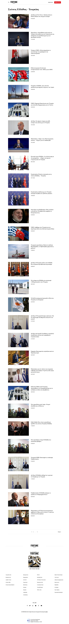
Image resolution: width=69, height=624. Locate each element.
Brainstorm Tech (40, 582)
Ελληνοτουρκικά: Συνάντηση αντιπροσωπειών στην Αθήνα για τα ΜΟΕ (41, 68)
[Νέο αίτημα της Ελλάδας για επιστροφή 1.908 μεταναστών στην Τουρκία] (18, 287)
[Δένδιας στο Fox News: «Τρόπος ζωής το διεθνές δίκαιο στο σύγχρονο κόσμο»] (18, 21)
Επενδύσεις (25, 584)
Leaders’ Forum (8, 579)
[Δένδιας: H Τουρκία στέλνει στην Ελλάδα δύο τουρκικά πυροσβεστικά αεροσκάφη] (18, 269)
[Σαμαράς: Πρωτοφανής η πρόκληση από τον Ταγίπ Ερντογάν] (18, 358)
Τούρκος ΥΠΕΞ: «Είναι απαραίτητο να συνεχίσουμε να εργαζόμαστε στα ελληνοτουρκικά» (41, 52)
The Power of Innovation (41, 579)
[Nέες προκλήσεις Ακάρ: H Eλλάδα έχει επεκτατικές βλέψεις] (18, 446)
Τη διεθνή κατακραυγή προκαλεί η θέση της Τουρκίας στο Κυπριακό (42, 299)
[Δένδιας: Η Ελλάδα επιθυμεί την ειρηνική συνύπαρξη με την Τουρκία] (18, 481)
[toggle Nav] (8, 2)
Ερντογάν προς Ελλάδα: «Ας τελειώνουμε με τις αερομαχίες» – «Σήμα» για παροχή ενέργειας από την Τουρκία (42, 158)
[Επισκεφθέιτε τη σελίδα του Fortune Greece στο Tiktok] (38, 605)
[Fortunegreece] (14, 3)
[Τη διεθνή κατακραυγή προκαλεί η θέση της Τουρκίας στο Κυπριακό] (18, 304)
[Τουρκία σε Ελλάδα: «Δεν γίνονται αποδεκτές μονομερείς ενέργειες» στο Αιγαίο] (18, 92)
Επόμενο (59, 531)
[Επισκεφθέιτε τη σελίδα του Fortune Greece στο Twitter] (29, 605)
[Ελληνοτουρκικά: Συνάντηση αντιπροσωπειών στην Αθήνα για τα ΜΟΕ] (18, 74)
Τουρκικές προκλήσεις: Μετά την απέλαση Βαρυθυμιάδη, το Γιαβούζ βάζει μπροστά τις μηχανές (42, 246)
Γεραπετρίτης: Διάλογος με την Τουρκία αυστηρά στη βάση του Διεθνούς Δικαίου (41, 192)
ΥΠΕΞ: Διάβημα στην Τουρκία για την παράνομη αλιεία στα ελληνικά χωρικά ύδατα (42, 228)
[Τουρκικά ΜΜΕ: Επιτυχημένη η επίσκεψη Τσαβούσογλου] (18, 464)
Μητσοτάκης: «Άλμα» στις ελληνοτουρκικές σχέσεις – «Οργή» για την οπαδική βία (42, 139)
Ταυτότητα (57, 577)
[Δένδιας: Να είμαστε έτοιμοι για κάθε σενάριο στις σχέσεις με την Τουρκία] (18, 127)
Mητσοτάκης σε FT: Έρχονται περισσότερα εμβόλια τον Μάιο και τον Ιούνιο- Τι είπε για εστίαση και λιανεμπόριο (42, 512)
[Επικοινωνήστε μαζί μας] (41, 605)
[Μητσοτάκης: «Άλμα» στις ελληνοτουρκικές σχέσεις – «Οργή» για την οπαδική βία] (18, 145)
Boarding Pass (39, 577)
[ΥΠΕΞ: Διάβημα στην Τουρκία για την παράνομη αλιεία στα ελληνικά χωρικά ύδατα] (18, 234)
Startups (24, 587)
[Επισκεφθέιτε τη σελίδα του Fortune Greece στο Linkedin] (32, 605)
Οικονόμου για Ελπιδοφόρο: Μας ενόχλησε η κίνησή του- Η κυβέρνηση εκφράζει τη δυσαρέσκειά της (42, 211)
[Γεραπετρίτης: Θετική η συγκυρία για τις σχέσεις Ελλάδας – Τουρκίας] (18, 180)
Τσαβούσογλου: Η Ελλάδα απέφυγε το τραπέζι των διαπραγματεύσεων (41, 493)
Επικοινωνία (57, 582)
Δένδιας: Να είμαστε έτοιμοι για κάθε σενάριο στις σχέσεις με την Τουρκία (40, 121)
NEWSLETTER (57, 2)
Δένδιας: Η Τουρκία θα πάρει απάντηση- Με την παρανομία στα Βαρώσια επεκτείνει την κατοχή (42, 317)
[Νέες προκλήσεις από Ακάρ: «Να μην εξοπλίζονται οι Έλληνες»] (18, 411)
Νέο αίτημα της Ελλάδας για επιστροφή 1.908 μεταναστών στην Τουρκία (41, 281)
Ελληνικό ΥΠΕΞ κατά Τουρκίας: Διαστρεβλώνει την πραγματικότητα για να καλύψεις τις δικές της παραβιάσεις (42, 388)
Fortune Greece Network (10, 584)
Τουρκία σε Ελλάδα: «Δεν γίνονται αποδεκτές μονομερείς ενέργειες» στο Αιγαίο (42, 86)
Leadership (25, 592)
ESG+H (38, 574)
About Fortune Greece (58, 574)
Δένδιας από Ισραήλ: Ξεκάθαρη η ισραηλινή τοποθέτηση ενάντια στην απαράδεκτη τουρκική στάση (42, 335)
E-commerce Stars (40, 584)
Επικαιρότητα (25, 574)
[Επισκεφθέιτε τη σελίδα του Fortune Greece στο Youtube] (35, 605)
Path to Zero (39, 589)
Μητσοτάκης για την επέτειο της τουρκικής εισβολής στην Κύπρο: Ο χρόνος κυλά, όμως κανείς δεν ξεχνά (42, 370)
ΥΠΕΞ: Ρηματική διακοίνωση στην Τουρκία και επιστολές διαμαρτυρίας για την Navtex (42, 104)
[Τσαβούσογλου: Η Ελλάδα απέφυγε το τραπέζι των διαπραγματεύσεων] (18, 499)
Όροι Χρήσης (57, 589)
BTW (47, 611)
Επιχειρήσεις (25, 577)
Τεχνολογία (25, 582)
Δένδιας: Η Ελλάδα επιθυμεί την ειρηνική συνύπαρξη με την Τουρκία (41, 476)
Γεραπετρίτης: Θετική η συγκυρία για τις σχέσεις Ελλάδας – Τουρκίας (41, 175)
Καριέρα (24, 589)
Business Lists (8, 577)
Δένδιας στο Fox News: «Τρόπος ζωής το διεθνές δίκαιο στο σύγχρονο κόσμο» (41, 15)
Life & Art (24, 579)
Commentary (25, 594)
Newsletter (56, 584)
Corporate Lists (8, 574)
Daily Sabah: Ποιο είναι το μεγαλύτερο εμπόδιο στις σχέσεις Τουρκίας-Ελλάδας (41, 422)
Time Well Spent (40, 587)
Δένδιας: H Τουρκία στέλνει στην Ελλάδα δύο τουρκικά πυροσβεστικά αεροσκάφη (41, 263)
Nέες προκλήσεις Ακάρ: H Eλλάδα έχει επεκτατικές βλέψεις (41, 440)
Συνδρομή (56, 587)
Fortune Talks (8, 582)
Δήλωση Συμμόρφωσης (59, 579)
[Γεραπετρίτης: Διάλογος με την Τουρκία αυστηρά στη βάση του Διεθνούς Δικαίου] (18, 198)
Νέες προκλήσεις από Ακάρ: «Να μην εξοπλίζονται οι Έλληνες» (40, 405)
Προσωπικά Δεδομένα (59, 592)
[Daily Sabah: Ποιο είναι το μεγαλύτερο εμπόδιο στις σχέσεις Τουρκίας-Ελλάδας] (18, 428)
